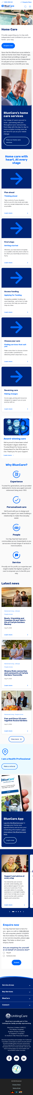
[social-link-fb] (9, 1058)
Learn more (8, 455)
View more (15, 739)
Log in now (10, 840)
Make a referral (9, 766)
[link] (16, 192)
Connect (5, 1005)
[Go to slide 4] (20, 911)
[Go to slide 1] (13, 911)
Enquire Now (27, 2)
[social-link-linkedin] (24, 1058)
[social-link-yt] (16, 1058)
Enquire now (8, 45)
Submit (16, 962)
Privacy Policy (16, 1084)
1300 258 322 (8, 2)
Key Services (7, 992)
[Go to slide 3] (18, 911)
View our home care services (13, 141)
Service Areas (8, 985)
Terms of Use (16, 1088)
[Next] (23, 912)
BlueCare (6, 998)
